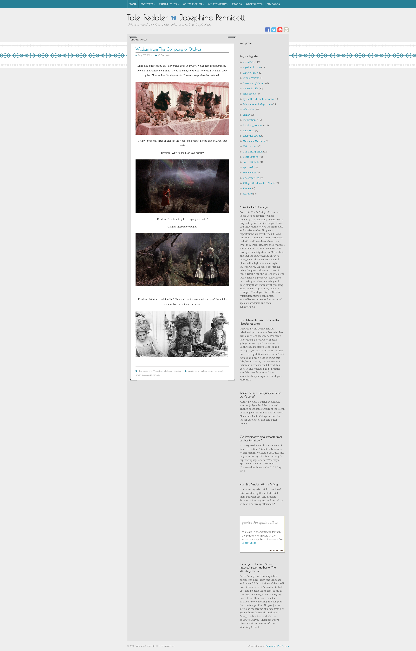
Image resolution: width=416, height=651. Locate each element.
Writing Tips (254, 4)
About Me (147, 4)
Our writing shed (253, 151)
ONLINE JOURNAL (218, 4)
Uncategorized (251, 177)
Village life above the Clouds (259, 183)
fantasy (204, 371)
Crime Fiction (168, 4)
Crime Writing (251, 77)
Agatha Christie (252, 67)
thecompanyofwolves (151, 374)
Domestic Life (250, 88)
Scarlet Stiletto (251, 162)
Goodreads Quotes (275, 550)
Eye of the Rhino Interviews (258, 99)
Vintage (247, 188)
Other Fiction (192, 4)
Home (132, 4)
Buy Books (273, 4)
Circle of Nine (251, 72)
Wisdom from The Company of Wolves (168, 49)
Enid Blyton (249, 93)
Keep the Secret (252, 135)
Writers (247, 193)
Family (246, 114)
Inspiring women (253, 125)
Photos (237, 4)
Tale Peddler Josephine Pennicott (186, 17)
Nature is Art (250, 146)
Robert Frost (249, 542)
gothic (210, 371)
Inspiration (177, 371)
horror (216, 371)
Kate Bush (248, 130)
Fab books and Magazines (150, 371)
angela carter (194, 371)
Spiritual (248, 167)
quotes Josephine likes (260, 522)
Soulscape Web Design (277, 646)
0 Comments (163, 55)
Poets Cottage (250, 156)
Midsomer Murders (254, 141)
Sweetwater (249, 172)
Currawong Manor (253, 83)
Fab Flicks (167, 371)
